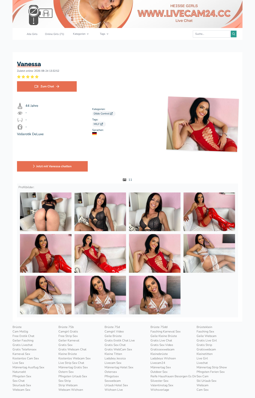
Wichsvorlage (159, 390)
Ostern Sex (66, 372)
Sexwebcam (113, 381)
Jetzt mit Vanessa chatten (53, 166)
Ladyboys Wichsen (163, 358)
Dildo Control (102, 113)
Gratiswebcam (206, 349)
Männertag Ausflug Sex (28, 367)
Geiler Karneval (68, 340)
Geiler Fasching (23, 340)
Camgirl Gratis (68, 331)
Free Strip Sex (68, 336)
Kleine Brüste (67, 354)
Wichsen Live (114, 390)
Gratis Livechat (23, 345)
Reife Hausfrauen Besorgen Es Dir (173, 376)
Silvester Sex (159, 381)
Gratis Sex (65, 345)
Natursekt (19, 372)
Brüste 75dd (158, 327)
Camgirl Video (114, 331)
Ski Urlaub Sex (206, 381)
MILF (97, 124)
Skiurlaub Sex (22, 385)
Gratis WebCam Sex (118, 349)
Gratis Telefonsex (24, 349)
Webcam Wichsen (70, 390)
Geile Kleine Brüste (163, 336)
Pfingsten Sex (22, 376)
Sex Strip (64, 381)
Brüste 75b (66, 327)
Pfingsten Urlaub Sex (72, 376)
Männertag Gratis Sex (73, 367)
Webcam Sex (21, 390)
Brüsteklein (204, 327)
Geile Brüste (113, 336)
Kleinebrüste (159, 354)
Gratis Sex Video (161, 345)
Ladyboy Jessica (115, 358)
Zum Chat (47, 86)
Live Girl (202, 358)
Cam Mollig (20, 331)
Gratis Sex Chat (115, 345)
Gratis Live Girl (207, 340)
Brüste (17, 327)
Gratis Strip (204, 345)
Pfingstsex (112, 376)
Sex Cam (203, 376)
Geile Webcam (207, 336)
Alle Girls (32, 34)
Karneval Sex (21, 354)
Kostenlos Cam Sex (26, 358)
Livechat (202, 363)
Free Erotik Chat (23, 336)
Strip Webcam (68, 385)
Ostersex (111, 372)
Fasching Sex (205, 331)
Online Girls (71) (54, 34)
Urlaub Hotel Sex (116, 385)
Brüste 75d (112, 327)
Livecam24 (157, 363)
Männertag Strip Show (212, 367)
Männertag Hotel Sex (119, 367)
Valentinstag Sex (161, 385)
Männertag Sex (160, 367)
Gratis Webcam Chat (72, 349)
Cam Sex (203, 390)
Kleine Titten (113, 354)
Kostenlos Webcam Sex (74, 358)
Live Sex (18, 363)
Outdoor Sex (158, 372)
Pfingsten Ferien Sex (211, 372)
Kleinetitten (205, 354)
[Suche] (234, 34)
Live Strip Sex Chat (71, 363)
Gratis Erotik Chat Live (120, 340)
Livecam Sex (113, 363)
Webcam (203, 385)
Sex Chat (19, 381)
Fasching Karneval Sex (165, 331)
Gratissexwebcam (162, 349)
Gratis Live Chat (161, 340)
